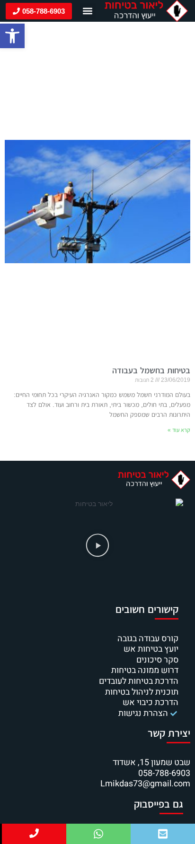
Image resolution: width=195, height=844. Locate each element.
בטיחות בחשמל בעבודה (151, 370)
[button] (12, 36)
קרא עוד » (179, 430)
